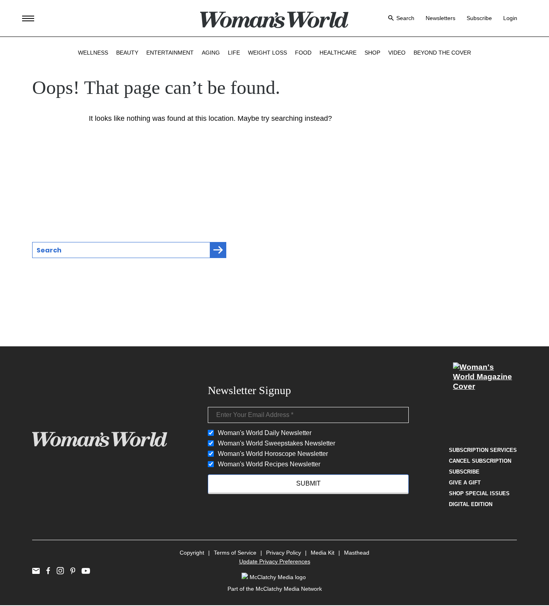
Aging (211, 52)
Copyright (192, 552)
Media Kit (322, 552)
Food (303, 52)
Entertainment (170, 52)
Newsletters (440, 18)
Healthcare (338, 52)
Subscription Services (483, 450)
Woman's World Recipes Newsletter (269, 464)
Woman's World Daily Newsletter (264, 432)
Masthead (356, 552)
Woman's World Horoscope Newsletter (273, 453)
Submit (308, 483)
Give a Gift (465, 483)
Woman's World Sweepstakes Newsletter (276, 443)
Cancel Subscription (480, 461)
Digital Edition (470, 504)
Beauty (127, 52)
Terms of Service (235, 552)
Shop (372, 52)
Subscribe (479, 18)
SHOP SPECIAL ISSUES (479, 493)
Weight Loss (267, 52)
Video (397, 52)
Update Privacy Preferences (274, 561)
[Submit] (218, 250)
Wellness (93, 52)
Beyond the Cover (442, 52)
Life (234, 52)
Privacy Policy (283, 552)
